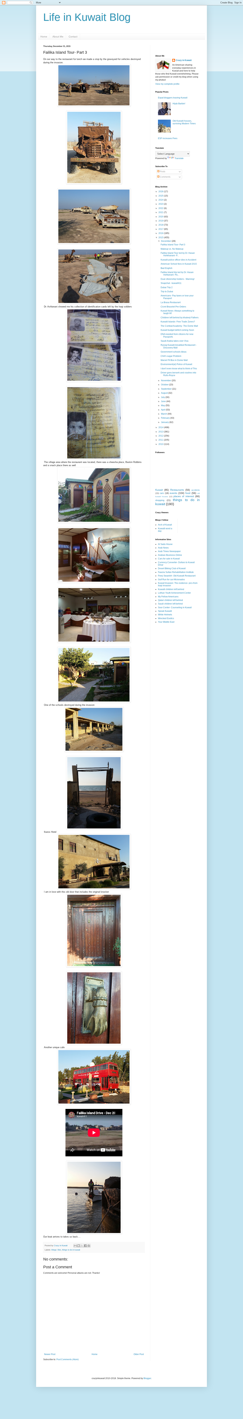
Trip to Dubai (167, 291)
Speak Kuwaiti (165, 611)
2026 (161, 191)
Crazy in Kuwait (184, 60)
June (163, 401)
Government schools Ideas (173, 352)
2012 (161, 436)
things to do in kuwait (71, 1250)
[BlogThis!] (78, 1245)
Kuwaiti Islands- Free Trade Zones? (178, 321)
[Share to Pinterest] (89, 1245)
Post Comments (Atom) (67, 1359)
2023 (161, 204)
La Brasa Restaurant (171, 302)
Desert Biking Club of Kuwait (172, 568)
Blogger (147, 1378)
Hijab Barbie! (179, 103)
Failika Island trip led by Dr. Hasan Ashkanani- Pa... (177, 273)
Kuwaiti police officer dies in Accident (178, 260)
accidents (195, 490)
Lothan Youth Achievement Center (174, 593)
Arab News (163, 548)
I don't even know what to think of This (179, 368)
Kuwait (159, 489)
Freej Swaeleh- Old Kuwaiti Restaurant (177, 576)
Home (43, 36)
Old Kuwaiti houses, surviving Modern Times (184, 122)
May (163, 405)
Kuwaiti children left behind (171, 589)
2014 (161, 427)
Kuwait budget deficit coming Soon (177, 330)
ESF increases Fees (167, 138)
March (164, 414)
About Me (57, 36)
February (165, 418)
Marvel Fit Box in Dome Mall (174, 360)
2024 (161, 200)
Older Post (139, 1354)
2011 (161, 440)
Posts (162, 171)
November (166, 380)
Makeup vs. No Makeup (172, 249)
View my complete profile (167, 84)
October (165, 384)
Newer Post (49, 1354)
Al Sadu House (165, 544)
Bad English (166, 268)
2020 (161, 216)
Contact (73, 36)
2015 (161, 237)
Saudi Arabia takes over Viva (174, 341)
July (163, 397)
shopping (159, 500)
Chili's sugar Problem (171, 356)
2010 (161, 444)
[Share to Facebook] (85, 1245)
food (187, 493)
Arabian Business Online (170, 555)
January (165, 422)
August (164, 393)
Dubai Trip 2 (167, 287)
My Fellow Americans (168, 596)
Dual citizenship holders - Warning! (177, 279)
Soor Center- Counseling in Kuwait (175, 607)
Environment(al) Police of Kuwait (176, 364)
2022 (161, 208)
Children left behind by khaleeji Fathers (180, 317)
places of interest (183, 496)
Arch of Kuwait (165, 525)
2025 (161, 196)
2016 (161, 233)
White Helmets (165, 614)
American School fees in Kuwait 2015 (179, 264)
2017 (161, 229)
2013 (161, 431)
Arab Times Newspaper (169, 551)
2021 (161, 212)
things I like (56, 1250)
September (166, 389)
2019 (161, 221)
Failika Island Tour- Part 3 (173, 244)
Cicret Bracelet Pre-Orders (173, 306)
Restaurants (177, 489)
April (163, 410)
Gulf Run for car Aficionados (171, 579)
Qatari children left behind (170, 600)
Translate (179, 158)
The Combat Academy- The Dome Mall (179, 326)
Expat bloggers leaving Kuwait (172, 97)
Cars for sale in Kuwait (169, 558)
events (173, 493)
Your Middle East (166, 622)
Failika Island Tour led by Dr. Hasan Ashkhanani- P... (178, 254)
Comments (164, 177)
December (166, 241)
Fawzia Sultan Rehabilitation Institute (176, 572)
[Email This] (75, 1245)
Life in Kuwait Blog (87, 17)
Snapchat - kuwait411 (171, 283)
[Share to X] (82, 1245)
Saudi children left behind (170, 604)
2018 (161, 225)
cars (162, 493)
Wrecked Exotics (166, 618)
